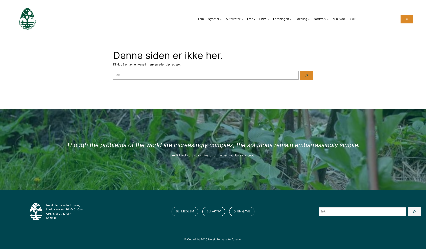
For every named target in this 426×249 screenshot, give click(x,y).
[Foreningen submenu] (291, 19)
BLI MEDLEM (185, 211)
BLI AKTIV (214, 211)
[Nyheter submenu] (221, 19)
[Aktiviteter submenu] (242, 19)
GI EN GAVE (241, 211)
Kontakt (51, 217)
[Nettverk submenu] (328, 19)
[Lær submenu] (254, 19)
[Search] (407, 19)
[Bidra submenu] (268, 19)
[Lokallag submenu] (309, 19)
